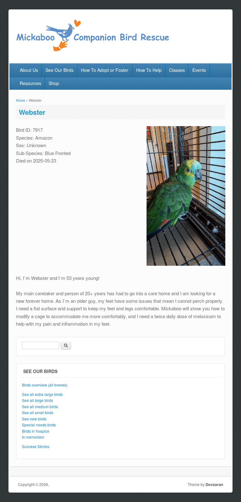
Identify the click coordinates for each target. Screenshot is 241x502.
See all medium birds (40, 406)
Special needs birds (39, 424)
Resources (30, 83)
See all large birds (37, 400)
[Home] (92, 50)
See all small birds (37, 412)
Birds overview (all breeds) (44, 384)
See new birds (34, 418)
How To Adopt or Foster (104, 70)
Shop (54, 83)
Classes (177, 70)
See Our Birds (59, 70)
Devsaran (214, 484)
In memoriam (33, 437)
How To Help (149, 70)
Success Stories (35, 446)
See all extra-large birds (42, 394)
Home (20, 100)
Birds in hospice (35, 431)
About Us (29, 70)
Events (199, 70)
